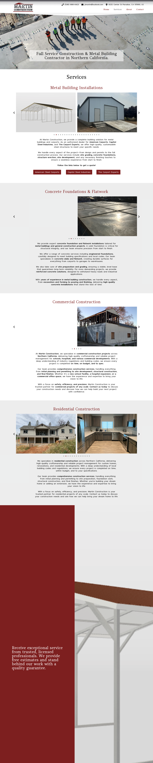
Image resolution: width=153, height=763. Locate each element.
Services (118, 9)
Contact (140, 9)
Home (106, 9)
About (129, 9)
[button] (14, 112)
